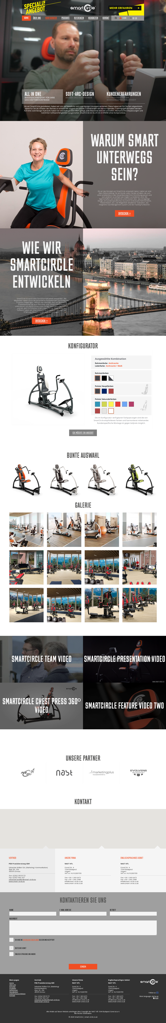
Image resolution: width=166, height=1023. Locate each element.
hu (133, 18)
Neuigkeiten (13, 992)
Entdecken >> (124, 213)
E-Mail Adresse (65, 910)
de (131, 18)
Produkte (12, 988)
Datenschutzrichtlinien (31, 940)
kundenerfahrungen (124, 96)
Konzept (12, 986)
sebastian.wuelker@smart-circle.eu (22, 879)
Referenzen (13, 990)
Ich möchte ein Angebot (83, 433)
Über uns (12, 985)
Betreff (113, 910)
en (136, 18)
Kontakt (12, 996)
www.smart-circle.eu (17, 881)
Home (11, 983)
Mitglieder (122, 19)
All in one (40, 96)
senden (83, 966)
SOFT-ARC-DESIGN (80, 95)
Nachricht (13, 918)
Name (11, 910)
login (156, 998)
